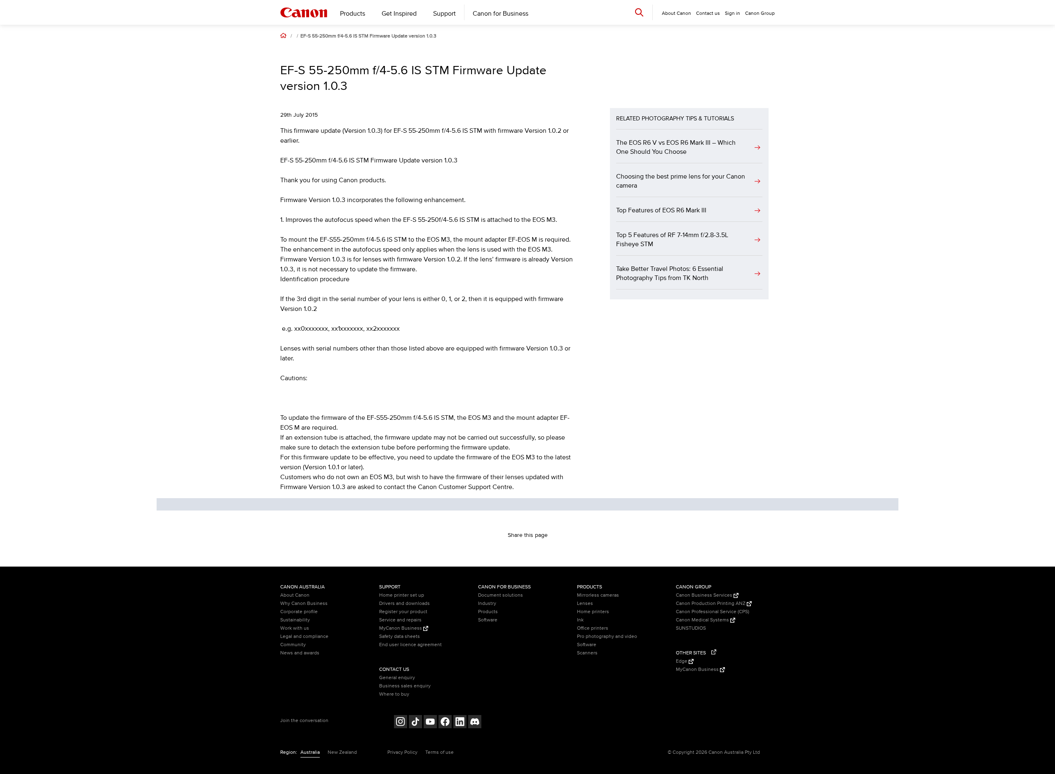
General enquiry (397, 678)
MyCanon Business (401, 628)
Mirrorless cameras (598, 595)
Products (352, 13)
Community (293, 645)
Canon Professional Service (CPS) (712, 612)
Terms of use (439, 752)
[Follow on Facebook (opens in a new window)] (445, 722)
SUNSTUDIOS (691, 628)
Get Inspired (399, 13)
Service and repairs (400, 620)
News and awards (299, 653)
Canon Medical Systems (703, 620)
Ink (580, 620)
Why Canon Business (304, 603)
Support (444, 13)
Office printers (592, 628)
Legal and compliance (304, 636)
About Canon (294, 595)
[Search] (639, 12)
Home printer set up (401, 595)
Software (487, 620)
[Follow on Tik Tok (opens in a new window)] (415, 722)
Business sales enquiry (405, 686)
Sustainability (295, 620)
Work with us (294, 628)
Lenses (585, 603)
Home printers (593, 612)
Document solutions (500, 595)
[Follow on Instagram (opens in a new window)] (400, 722)
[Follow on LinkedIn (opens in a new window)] (460, 722)
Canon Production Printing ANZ (711, 603)
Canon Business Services (705, 595)
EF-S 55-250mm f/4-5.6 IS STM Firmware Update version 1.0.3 (368, 36)
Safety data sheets (399, 636)
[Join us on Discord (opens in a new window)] (474, 722)
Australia (310, 752)
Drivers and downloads (404, 603)
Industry (487, 603)
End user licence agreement (410, 645)
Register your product (403, 612)
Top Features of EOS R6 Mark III (661, 210)
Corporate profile (299, 612)
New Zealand (342, 752)
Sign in (732, 13)
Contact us (708, 13)
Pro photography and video (607, 636)
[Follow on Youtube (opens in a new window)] (430, 722)
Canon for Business (500, 13)
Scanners (587, 653)
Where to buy (394, 694)
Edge (682, 661)
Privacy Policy (402, 752)
